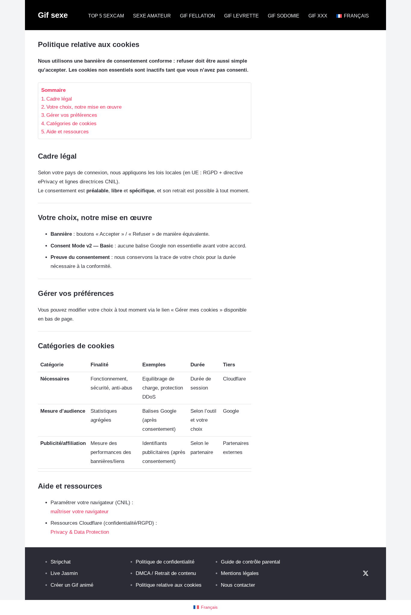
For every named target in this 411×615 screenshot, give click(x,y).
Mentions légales (240, 573)
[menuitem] (205, 607)
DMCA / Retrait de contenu (166, 573)
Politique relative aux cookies (169, 585)
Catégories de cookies (71, 123)
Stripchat (61, 562)
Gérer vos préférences (71, 115)
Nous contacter (238, 585)
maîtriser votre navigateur (80, 511)
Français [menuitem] (209, 607)
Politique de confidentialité (165, 562)
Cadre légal (59, 99)
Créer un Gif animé (72, 585)
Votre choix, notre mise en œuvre (84, 107)
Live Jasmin (64, 573)
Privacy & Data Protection (80, 532)
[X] (365, 573)
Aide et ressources (67, 132)
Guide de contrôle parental (250, 562)
